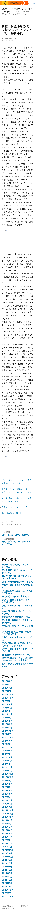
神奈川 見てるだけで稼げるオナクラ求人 (17, 565)
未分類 (19, 524)
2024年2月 (7, 764)
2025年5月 (7, 714)
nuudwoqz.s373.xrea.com (11, 38)
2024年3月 (7, 760)
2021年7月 (7, 866)
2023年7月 (7, 787)
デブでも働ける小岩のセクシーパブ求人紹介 (17, 650)
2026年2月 (7, 684)
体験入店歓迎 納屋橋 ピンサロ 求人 (17, 638)
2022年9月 (7, 820)
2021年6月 (7, 870)
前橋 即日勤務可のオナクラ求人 (17, 581)
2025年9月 (7, 701)
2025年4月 (7, 717)
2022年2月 (7, 843)
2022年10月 (8, 817)
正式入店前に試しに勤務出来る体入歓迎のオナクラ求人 (17, 644)
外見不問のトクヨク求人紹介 (15, 596)
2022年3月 (7, 840)
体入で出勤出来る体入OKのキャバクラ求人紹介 (17, 577)
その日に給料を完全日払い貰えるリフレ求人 (17, 591)
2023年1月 (7, 807)
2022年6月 (7, 830)
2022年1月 (7, 847)
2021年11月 (7, 853)
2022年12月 (7, 810)
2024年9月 (7, 741)
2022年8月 (7, 823)
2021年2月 (7, 883)
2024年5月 (7, 754)
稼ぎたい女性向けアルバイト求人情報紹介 (14, 906)
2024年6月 (7, 751)
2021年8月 (7, 863)
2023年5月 (7, 794)
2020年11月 (7, 893)
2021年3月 (7, 880)
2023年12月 (7, 770)
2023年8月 (7, 784)
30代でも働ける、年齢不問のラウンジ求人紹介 (16, 632)
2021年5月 (7, 873)
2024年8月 (7, 744)
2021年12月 (7, 850)
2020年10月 (8, 896)
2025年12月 (7, 691)
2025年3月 (7, 721)
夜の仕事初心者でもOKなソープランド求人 (17, 571)
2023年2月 (7, 803)
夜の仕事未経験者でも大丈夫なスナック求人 (17, 621)
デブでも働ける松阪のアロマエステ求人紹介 (16, 600)
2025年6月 (7, 711)
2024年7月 (7, 747)
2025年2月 (7, 724)
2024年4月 (7, 757)
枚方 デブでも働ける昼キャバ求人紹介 (17, 664)
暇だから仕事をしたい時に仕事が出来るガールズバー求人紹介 (17, 659)
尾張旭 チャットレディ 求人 (14, 507)
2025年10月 (8, 698)
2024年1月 (7, 767)
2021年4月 (7, 876)
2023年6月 (7, 790)
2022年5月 (7, 833)
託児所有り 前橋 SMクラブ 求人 (16, 654)
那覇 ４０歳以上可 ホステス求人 (17, 606)
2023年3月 (7, 800)
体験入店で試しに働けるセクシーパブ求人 (17, 612)
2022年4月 (7, 837)
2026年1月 (7, 688)
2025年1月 (7, 727)
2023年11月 (7, 774)
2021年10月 (7, 856)
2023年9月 (7, 780)
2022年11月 (7, 813)
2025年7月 (7, 707)
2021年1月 (7, 886)
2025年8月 (7, 704)
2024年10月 (8, 737)
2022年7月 (7, 827)
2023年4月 (7, 797)
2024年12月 (8, 731)
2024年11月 (7, 734)
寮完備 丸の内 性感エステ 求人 (16, 617)
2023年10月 (8, 777)
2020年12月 (8, 890)
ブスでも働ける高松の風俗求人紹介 (17, 586)
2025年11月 (7, 694)
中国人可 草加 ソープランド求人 (17, 627)
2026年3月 (7, 681)
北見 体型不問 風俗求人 (12, 513)
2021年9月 (7, 860)
